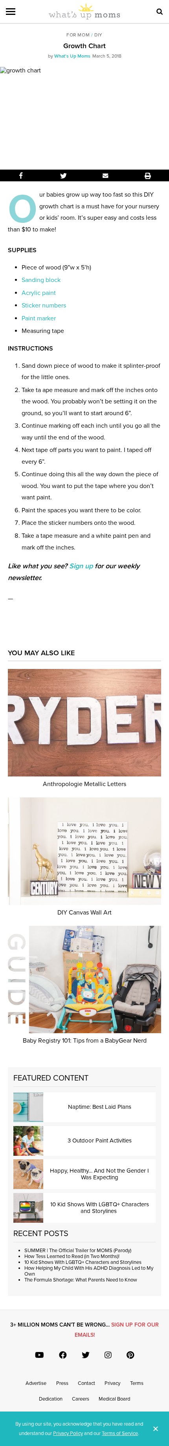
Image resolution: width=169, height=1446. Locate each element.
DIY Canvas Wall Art (84, 912)
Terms (136, 1383)
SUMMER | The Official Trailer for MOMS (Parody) (77, 1250)
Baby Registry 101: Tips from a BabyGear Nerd (85, 1040)
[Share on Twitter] (63, 175)
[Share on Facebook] (21, 175)
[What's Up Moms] (84, 18)
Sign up (81, 566)
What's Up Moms (72, 56)
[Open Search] (159, 11)
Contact (86, 1383)
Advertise (36, 1383)
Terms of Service (120, 1433)
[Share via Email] (105, 175)
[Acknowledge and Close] (155, 1428)
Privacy (112, 1383)
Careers (80, 1399)
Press (62, 1383)
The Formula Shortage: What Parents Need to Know (80, 1280)
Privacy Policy (68, 1433)
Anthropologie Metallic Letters (84, 784)
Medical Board (114, 1399)
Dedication (50, 1399)
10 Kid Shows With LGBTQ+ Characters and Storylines (83, 1262)
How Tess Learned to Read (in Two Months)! (71, 1256)
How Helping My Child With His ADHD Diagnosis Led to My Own (88, 1271)
